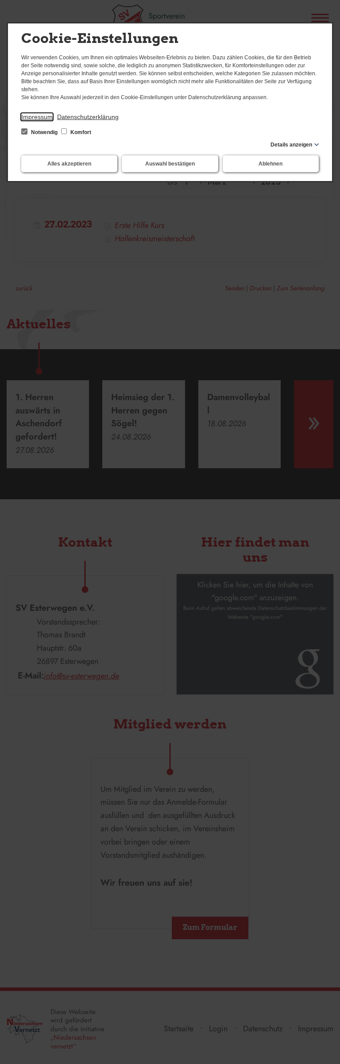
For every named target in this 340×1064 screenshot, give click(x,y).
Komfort (80, 132)
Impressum (37, 116)
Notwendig (44, 132)
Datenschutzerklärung (88, 116)
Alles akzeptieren (69, 164)
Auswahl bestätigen (170, 164)
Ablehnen (270, 164)
